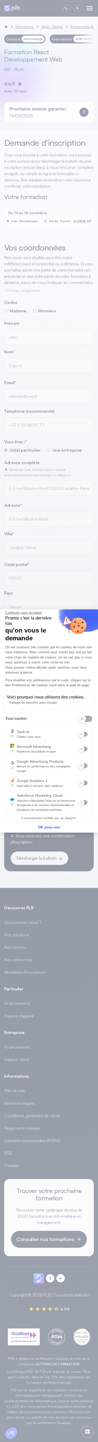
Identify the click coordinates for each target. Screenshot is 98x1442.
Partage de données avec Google (33, 702)
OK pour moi (49, 827)
